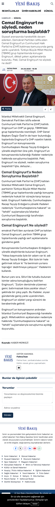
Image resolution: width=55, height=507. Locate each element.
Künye (15, 476)
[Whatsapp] (39, 448)
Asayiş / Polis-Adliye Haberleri (18, 470)
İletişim (26, 476)
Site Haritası (38, 476)
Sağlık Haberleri (11, 473)
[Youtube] (34, 448)
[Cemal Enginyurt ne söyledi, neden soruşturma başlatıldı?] (27, 90)
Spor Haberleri (10, 462)
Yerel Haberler (28, 473)
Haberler (6, 18)
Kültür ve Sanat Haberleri (15, 467)
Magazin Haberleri (29, 462)
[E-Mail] (19, 368)
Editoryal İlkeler (27, 479)
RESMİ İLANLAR (10, 11)
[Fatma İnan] (8, 358)
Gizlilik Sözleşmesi (12, 482)
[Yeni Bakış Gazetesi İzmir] (27, 3)
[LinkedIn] (30, 448)
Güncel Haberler (28, 456)
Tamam (34, 504)
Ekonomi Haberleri (32, 459)
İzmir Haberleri (10, 456)
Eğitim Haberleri (43, 470)
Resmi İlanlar (10, 479)
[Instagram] (25, 448)
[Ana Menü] (3, 3)
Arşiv (6, 476)
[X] (20, 448)
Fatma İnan (22, 356)
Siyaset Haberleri (11, 459)
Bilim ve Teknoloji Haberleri (38, 465)
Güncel (17, 18)
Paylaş (8, 109)
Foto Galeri (44, 473)
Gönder (7, 415)
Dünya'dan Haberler (13, 465)
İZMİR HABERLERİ (31, 11)
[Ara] (52, 3)
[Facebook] (16, 448)
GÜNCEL (48, 11)
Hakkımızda (30, 482)
